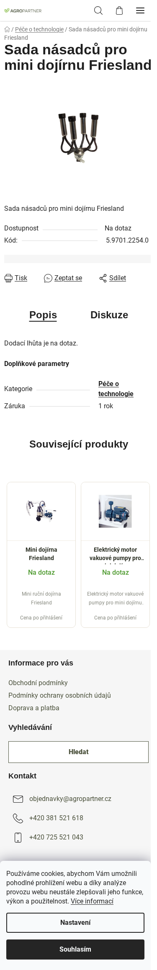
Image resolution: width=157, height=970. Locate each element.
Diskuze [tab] (109, 314)
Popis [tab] (43, 314)
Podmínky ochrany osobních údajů (59, 695)
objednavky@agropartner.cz (70, 799)
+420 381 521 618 (56, 818)
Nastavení (75, 922)
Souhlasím (75, 949)
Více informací (92, 901)
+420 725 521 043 (56, 837)
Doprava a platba (33, 708)
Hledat (79, 752)
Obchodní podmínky (38, 683)
